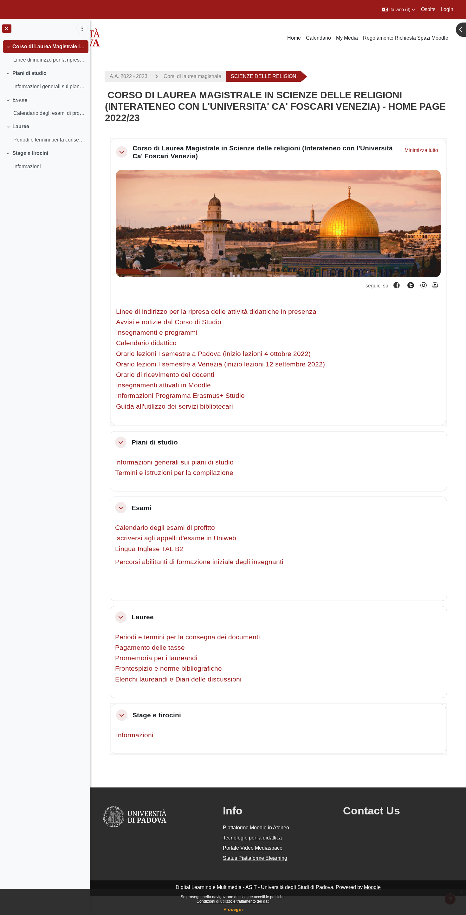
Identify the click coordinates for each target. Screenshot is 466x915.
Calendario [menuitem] (318, 38)
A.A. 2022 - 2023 (128, 76)
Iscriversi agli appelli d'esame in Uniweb (175, 538)
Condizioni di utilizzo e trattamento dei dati (233, 901)
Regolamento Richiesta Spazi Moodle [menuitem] (405, 38)
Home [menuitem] (294, 38)
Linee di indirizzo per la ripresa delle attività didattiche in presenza (216, 311)
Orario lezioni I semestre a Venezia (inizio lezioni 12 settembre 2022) (220, 364)
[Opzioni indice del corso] (82, 28)
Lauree (20, 126)
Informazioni (27, 166)
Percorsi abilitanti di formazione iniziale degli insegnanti (199, 561)
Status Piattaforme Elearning (255, 858)
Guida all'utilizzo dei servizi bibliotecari (174, 406)
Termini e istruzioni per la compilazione (174, 472)
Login (447, 9)
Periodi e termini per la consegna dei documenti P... (49, 139)
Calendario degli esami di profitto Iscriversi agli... (49, 113)
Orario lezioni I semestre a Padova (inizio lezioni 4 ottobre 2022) (213, 353)
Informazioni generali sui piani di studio (174, 462)
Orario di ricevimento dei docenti (165, 374)
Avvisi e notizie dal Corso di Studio (168, 322)
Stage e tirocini (30, 153)
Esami (19, 99)
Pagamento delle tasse (150, 647)
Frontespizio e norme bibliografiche (168, 668)
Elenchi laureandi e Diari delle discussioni (178, 679)
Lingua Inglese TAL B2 (149, 548)
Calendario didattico (146, 342)
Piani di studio (29, 73)
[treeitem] (45, 53)
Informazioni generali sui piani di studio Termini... (49, 86)
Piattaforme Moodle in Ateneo (256, 827)
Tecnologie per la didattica (252, 837)
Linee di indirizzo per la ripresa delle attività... (49, 60)
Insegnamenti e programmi (156, 332)
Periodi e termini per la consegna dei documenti (187, 637)
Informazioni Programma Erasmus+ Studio (180, 395)
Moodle (372, 887)
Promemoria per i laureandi (156, 658)
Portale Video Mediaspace (252, 848)
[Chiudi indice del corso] (7, 28)
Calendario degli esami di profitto (165, 527)
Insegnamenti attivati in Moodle (163, 385)
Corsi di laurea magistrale (192, 76)
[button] (398, 9)
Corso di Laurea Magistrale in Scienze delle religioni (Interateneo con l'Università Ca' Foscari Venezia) (49, 46)
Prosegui (233, 909)
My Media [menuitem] (347, 38)
